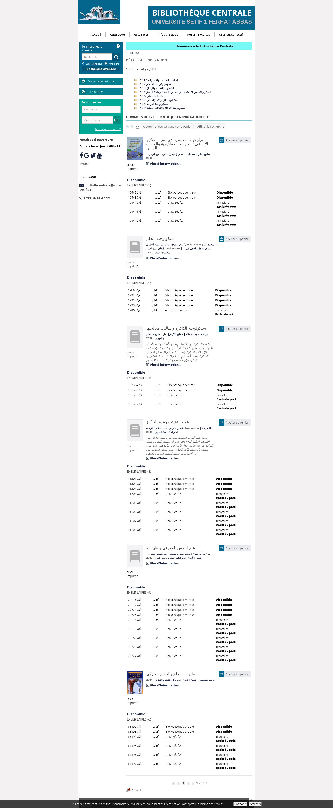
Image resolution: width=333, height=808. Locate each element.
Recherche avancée (101, 69)
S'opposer (240, 804)
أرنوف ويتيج (178, 244)
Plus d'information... (165, 164)
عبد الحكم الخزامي (156, 428)
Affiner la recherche (210, 126)
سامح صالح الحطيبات (198, 154)
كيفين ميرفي (176, 428)
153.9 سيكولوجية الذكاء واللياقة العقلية (161, 108)
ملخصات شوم (163, 252)
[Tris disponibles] (137, 126)
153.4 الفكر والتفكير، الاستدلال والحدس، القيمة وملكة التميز (174, 92)
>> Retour (132, 53)
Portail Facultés (198, 34)
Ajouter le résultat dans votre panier (167, 126)
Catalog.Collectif (231, 34)
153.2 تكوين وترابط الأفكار (154, 84)
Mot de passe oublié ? (108, 129)
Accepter (255, 804)
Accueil (96, 34)
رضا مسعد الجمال (158, 553)
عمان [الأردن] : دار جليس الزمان (166, 154)
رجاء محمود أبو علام (197, 334)
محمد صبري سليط (180, 553)
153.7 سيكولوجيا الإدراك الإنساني (158, 100)
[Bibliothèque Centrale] (99, 12)
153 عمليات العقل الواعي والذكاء (158, 80)
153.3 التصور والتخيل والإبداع (155, 88)
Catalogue (117, 34)
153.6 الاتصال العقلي (150, 96)
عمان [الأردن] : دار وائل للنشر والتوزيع (176, 679)
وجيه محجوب (207, 679)
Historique (96, 92)
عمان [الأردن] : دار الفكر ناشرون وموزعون (178, 557)
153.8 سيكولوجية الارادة (152, 104)
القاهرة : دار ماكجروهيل (198, 248)
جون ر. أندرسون (201, 553)
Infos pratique (167, 34)
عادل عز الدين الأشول (158, 244)
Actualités (141, 34)
